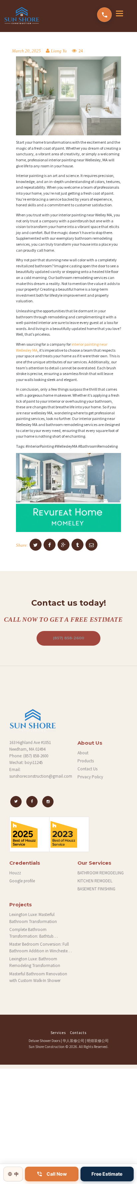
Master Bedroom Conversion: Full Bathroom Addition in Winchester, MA (39, 947)
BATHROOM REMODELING (100, 873)
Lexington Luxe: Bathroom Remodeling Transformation (34, 962)
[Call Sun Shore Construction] (104, 14)
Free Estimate (106, 1174)
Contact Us (87, 769)
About (82, 753)
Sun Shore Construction (47, 1046)
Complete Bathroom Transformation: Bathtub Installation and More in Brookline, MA (40, 933)
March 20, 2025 (26, 51)
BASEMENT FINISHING (96, 889)
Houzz (15, 873)
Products (85, 761)
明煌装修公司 (98, 1040)
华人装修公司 (73, 1040)
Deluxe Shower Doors (44, 1040)
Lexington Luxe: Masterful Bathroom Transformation (33, 918)
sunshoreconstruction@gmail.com (40, 776)
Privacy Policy (90, 777)
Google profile (22, 881)
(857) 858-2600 (68, 638)
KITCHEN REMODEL (94, 881)
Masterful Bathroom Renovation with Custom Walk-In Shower (38, 977)
